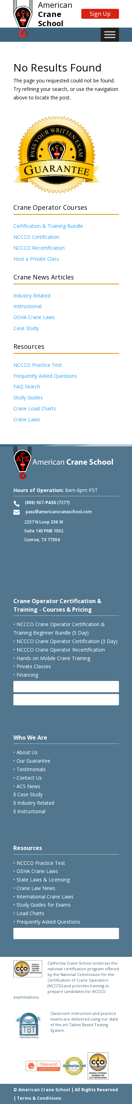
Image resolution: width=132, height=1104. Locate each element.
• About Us (25, 752)
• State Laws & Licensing (41, 879)
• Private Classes (32, 666)
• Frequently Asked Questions (46, 921)
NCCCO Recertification (39, 247)
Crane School (55, 14)
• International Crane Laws (43, 896)
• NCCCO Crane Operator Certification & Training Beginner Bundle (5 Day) (59, 628)
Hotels (28, 699)
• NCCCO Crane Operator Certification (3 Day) (65, 641)
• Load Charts (28, 913)
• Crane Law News (34, 888)
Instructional (27, 306)
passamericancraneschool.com (59, 512)
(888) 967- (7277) (47, 502)
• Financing (25, 674)
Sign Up (100, 14)
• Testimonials (29, 769)
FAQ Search (26, 386)
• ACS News (26, 786)
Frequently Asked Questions (45, 375)
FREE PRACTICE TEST (45, 933)
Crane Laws (26, 419)
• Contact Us (27, 777)
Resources (27, 848)
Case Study (26, 328)
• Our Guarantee (31, 760)
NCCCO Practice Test (37, 365)
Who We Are (30, 737)
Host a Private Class (36, 258)
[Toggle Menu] (109, 34)
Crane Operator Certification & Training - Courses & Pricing (57, 605)
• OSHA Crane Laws (35, 871)
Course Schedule (41, 686)
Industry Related (31, 295)
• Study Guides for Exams (42, 904)
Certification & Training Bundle (48, 225)
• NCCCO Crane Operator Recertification (59, 649)
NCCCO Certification (36, 236)
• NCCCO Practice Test (39, 863)
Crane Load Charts (34, 408)
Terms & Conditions (39, 1098)
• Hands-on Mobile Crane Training (51, 658)
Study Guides (28, 397)
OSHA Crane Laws (34, 317)
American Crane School (44, 1090)
